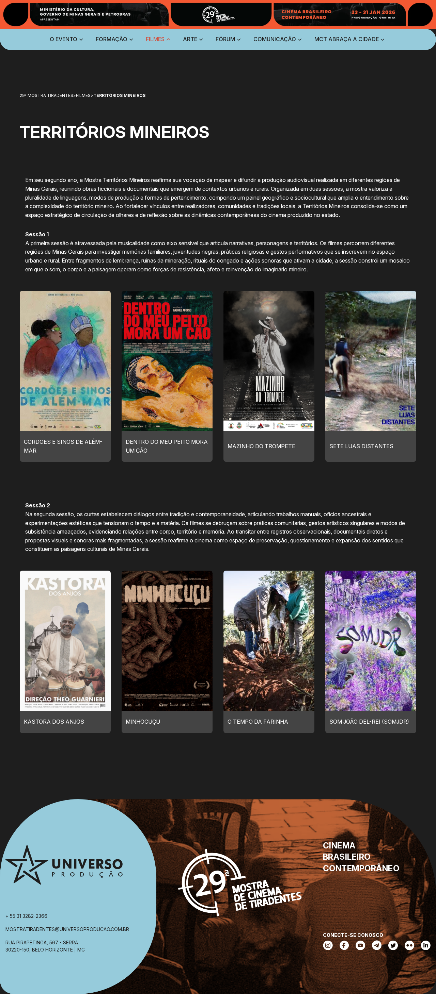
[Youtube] (360, 946)
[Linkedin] (426, 946)
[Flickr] (409, 946)
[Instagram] (328, 946)
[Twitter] (393, 946)
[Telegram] (377, 946)
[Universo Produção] (64, 868)
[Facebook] (344, 946)
